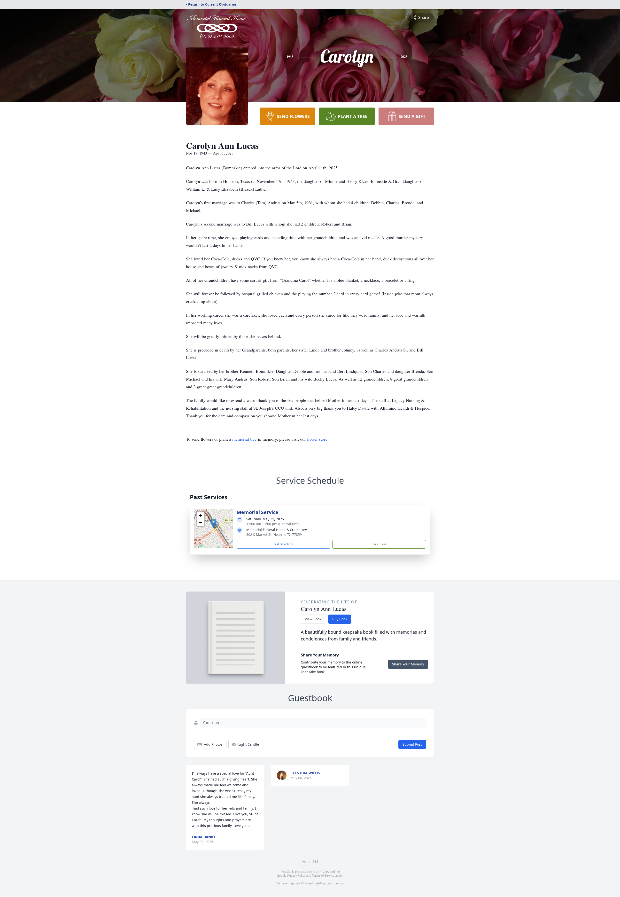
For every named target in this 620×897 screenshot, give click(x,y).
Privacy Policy (296, 876)
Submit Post (412, 744)
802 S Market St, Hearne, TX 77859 (274, 534)
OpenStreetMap (315, 883)
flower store (317, 439)
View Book (313, 619)
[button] (213, 523)
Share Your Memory (408, 664)
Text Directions (283, 544)
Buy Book (339, 619)
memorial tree (244, 439)
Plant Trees (379, 544)
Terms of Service (323, 876)
